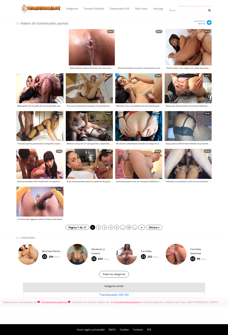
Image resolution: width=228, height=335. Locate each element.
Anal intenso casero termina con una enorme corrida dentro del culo (103, 68)
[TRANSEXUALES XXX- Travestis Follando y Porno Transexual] (38, 2)
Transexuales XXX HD (114, 295)
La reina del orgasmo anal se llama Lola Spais (40, 219)
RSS (149, 329)
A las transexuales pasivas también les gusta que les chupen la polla (101, 181)
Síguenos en (199, 22)
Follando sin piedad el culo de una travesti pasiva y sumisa (195, 181)
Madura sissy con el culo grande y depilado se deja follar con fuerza (100, 143)
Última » (154, 227)
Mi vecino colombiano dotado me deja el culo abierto (142, 143)
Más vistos (141, 8)
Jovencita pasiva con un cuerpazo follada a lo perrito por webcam (148, 181)
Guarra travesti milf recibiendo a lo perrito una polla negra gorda (49, 181)
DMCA (112, 329)
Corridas (146, 251)
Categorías (72, 8)
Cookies (124, 329)
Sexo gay (158, 8)
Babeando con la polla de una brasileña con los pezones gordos (48, 105)
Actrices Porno (51, 251)
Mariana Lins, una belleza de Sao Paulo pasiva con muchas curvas (148, 105)
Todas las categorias (114, 274)
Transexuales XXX (119, 8)
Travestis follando (94, 8)
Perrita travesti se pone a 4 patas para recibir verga (143, 68)
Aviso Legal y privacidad (90, 329)
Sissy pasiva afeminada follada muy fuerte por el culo (192, 143)
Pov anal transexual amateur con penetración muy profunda (97, 105)
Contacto (138, 329)
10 (128, 227)
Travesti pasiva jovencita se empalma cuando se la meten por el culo (51, 143)
